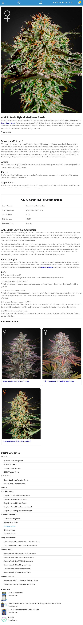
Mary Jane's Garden (8, 537)
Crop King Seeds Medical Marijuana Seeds (18, 507)
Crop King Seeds (7, 491)
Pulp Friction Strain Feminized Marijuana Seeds (59, 381)
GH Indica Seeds (9, 530)
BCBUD (4, 456)
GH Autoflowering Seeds (12, 519)
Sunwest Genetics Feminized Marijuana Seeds (19, 584)
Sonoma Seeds (6, 549)
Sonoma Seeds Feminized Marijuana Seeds (19, 557)
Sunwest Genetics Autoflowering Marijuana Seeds (21, 580)
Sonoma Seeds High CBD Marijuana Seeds (18, 561)
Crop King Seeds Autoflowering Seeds (17, 495)
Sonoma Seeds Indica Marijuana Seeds (17, 569)
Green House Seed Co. (9, 514)
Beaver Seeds (6, 476)
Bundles (4, 487)
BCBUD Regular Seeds (11, 472)
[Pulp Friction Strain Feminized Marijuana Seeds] (61, 329)
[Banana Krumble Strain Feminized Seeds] (21, 329)
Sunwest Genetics (7, 576)
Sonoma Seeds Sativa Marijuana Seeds (17, 572)
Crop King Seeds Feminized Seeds (15, 499)
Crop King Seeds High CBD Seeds (15, 503)
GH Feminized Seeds (11, 522)
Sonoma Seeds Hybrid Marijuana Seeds (17, 565)
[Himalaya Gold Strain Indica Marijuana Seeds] (21, 389)
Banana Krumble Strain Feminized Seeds (16, 381)
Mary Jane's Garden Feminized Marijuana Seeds (20, 545)
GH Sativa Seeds (9, 534)
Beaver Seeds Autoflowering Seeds (16, 480)
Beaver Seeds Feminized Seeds (15, 484)
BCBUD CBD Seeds (10, 464)
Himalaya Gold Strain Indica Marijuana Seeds (17, 441)
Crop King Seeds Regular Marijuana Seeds (18, 511)
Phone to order (6, 132)
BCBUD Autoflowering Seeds (13, 461)
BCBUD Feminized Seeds (12, 468)
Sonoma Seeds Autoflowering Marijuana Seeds (20, 553)
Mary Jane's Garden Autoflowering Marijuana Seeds (21, 542)
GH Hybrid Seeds (9, 526)
